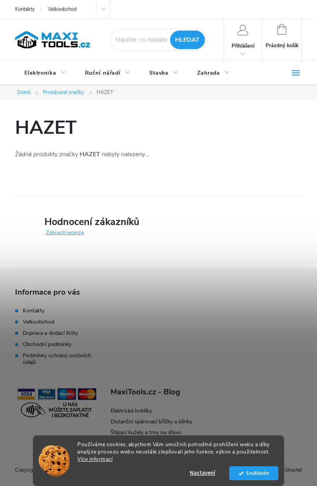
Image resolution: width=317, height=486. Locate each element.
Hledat (187, 40)
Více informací (94, 459)
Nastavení (202, 473)
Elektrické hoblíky (131, 410)
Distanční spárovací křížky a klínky (151, 421)
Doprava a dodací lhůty (50, 333)
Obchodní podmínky (47, 344)
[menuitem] (45, 73)
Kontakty (25, 9)
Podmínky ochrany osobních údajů (57, 359)
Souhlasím (257, 473)
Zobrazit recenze (65, 232)
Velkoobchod (62, 9)
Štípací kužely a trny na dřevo (146, 432)
